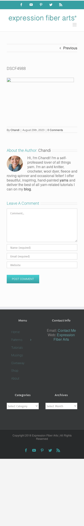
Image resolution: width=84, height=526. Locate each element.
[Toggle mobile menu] (75, 24)
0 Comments (55, 130)
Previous (70, 47)
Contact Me (67, 330)
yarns (64, 180)
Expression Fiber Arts (64, 337)
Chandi (15, 130)
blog (27, 189)
